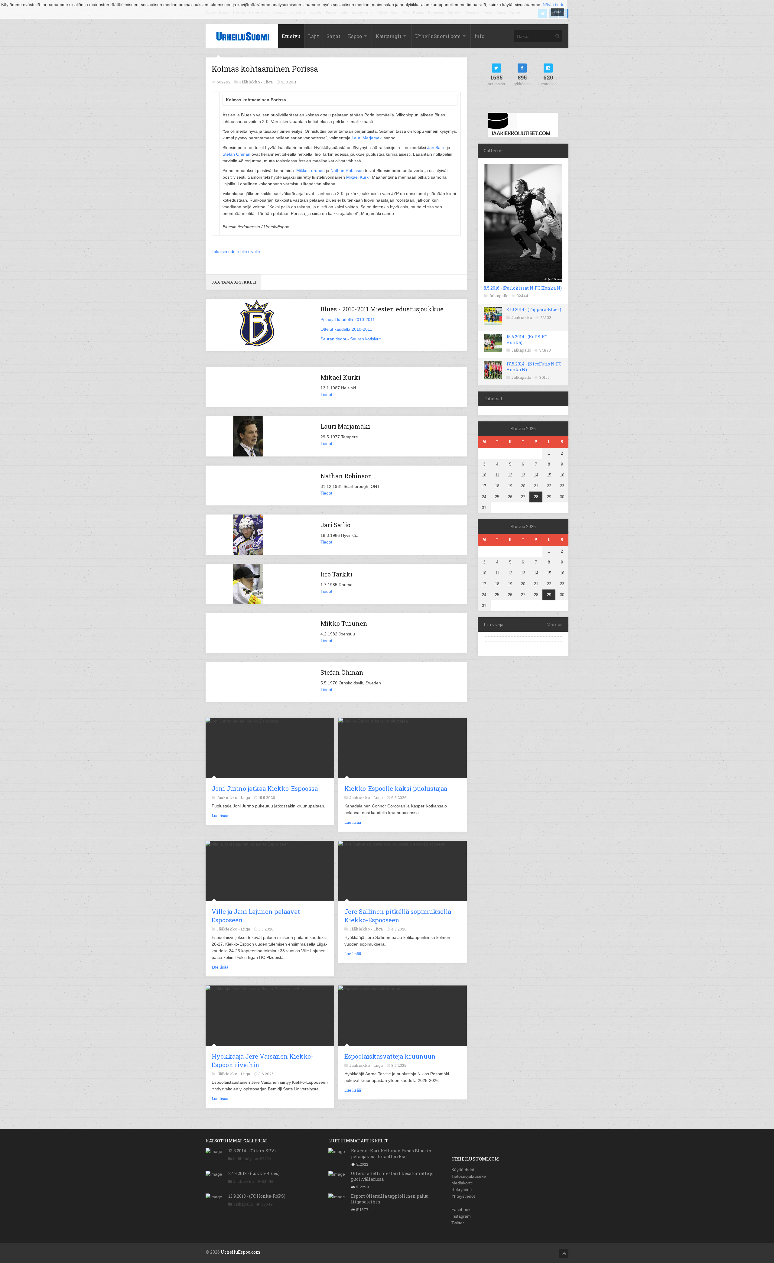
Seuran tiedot (333, 338)
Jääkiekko (521, 317)
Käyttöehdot (462, 1169)
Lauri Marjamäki (367, 137)
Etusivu (291, 36)
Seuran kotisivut (365, 338)
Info (479, 36)
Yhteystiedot (463, 1196)
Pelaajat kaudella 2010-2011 (347, 319)
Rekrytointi (461, 1189)
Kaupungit (389, 36)
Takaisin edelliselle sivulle (236, 251)
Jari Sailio (436, 147)
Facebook (460, 1209)
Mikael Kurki (357, 177)
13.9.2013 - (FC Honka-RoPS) (256, 1196)
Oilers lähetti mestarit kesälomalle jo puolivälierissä (392, 1176)
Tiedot (326, 394)
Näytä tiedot (554, 4)
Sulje (557, 12)
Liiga (268, 82)
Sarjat (333, 36)
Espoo (355, 36)
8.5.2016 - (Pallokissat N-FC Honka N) (523, 288)
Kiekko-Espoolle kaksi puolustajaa (395, 788)
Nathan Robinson (347, 170)
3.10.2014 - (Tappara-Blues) (533, 309)
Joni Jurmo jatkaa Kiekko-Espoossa (265, 788)
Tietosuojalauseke (468, 1176)
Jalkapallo (499, 295)
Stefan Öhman (236, 154)
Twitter (457, 1222)
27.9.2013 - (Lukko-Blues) (254, 1173)
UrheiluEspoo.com (241, 1252)
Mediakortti (462, 1182)
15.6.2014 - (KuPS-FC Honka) (526, 339)
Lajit (313, 36)
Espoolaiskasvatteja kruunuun (390, 1056)
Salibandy (242, 1158)
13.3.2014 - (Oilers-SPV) (252, 1151)
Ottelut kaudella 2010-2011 (346, 329)
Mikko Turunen (310, 170)
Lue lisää (220, 815)
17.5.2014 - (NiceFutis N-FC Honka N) (533, 366)
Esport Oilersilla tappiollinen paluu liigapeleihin (389, 1198)
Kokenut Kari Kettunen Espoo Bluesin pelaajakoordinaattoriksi (391, 1153)
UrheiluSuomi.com (438, 36)
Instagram (461, 1216)
